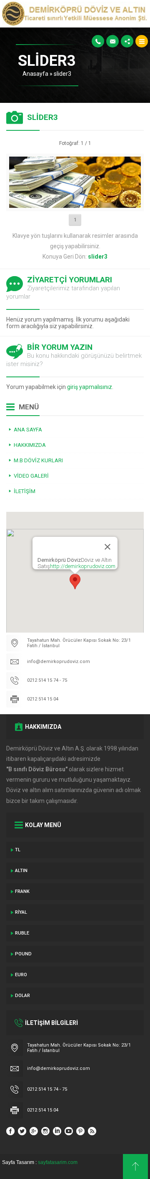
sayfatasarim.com (58, 1162)
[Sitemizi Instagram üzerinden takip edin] (45, 1131)
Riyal (21, 912)
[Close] (108, 547)
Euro (21, 974)
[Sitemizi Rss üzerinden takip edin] (92, 1131)
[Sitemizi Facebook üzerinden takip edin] (10, 1131)
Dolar (22, 995)
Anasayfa (35, 73)
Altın (21, 870)
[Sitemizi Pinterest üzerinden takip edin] (80, 1131)
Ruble (22, 933)
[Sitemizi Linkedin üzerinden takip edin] (57, 1131)
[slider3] (75, 205)
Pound (23, 954)
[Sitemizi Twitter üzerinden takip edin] (22, 1131)
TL (17, 849)
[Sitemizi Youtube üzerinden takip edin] (69, 1131)
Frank (22, 891)
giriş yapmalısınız (89, 387)
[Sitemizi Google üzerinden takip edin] (34, 1131)
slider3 (62, 73)
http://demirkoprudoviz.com (82, 566)
